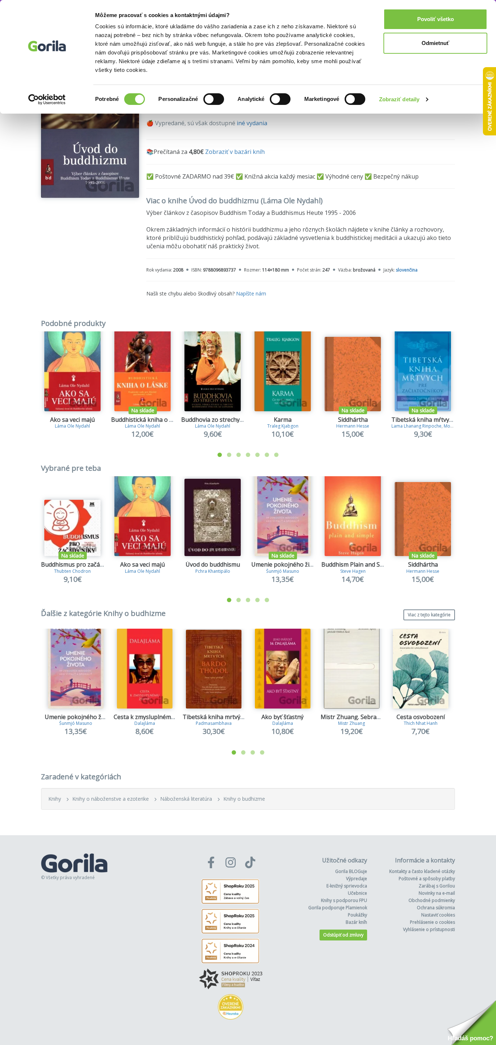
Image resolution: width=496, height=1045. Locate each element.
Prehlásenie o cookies (432, 922)
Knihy (54, 798)
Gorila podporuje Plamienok (337, 908)
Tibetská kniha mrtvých (215, 717)
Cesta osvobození (421, 717)
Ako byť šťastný (282, 717)
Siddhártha (353, 420)
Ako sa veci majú (72, 420)
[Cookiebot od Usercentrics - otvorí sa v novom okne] (47, 99)
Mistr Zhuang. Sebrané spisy (360, 717)
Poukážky (357, 915)
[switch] (213, 99)
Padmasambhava (214, 723)
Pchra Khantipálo (212, 571)
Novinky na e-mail (437, 893)
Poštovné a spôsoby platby (427, 878)
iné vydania (252, 123)
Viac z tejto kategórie (429, 615)
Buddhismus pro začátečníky (80, 564)
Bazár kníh (356, 922)
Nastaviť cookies (438, 915)
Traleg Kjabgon (282, 426)
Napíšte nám (251, 293)
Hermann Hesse (352, 426)
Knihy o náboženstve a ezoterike (110, 798)
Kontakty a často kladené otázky (422, 871)
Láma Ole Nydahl (72, 426)
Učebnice (357, 893)
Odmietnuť (435, 43)
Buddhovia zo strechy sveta (218, 420)
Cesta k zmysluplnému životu (153, 717)
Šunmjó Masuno (282, 571)
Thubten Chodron (72, 571)
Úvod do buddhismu (213, 564)
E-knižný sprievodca (346, 886)
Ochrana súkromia (436, 908)
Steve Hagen (353, 571)
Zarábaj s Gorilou (437, 886)
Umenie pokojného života (286, 564)
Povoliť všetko (435, 19)
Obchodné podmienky (431, 900)
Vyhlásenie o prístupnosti (429, 929)
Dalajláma (144, 723)
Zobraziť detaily (399, 99)
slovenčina (407, 270)
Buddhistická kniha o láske (147, 420)
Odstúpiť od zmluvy (343, 935)
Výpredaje (356, 878)
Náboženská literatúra (186, 798)
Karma (283, 420)
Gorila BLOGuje (351, 871)
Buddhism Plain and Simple (358, 564)
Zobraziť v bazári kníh (235, 152)
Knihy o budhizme (244, 798)
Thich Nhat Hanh (421, 723)
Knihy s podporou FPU (344, 900)
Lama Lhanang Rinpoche (416, 426)
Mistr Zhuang (351, 723)
